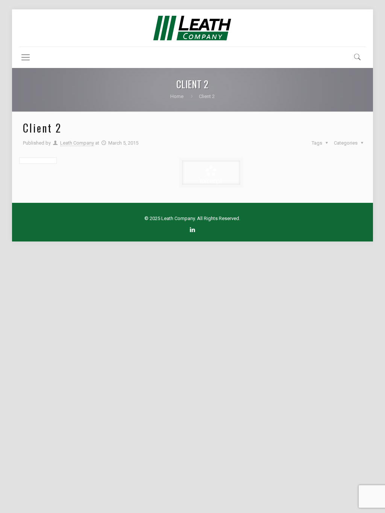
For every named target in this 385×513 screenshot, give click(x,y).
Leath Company (77, 143)
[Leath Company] (192, 28)
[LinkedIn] (192, 229)
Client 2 (207, 96)
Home (176, 96)
